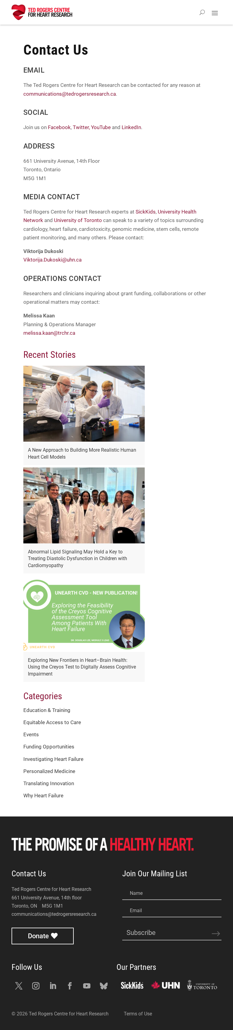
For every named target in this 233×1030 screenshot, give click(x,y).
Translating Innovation (48, 783)
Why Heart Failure (43, 796)
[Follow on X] (19, 986)
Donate (38, 936)
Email (136, 910)
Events (31, 734)
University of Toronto (78, 220)
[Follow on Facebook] (69, 986)
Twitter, (81, 127)
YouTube (101, 127)
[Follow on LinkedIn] (53, 986)
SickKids (146, 212)
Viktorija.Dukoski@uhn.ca (52, 260)
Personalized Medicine (49, 771)
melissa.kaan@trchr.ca (49, 333)
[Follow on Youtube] (86, 986)
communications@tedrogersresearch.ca (69, 94)
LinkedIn (131, 127)
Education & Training (46, 710)
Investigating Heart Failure (53, 759)
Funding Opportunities (48, 747)
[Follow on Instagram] (36, 986)
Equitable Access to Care (52, 722)
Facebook (59, 127)
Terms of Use (138, 1014)
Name (136, 893)
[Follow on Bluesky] (103, 986)
